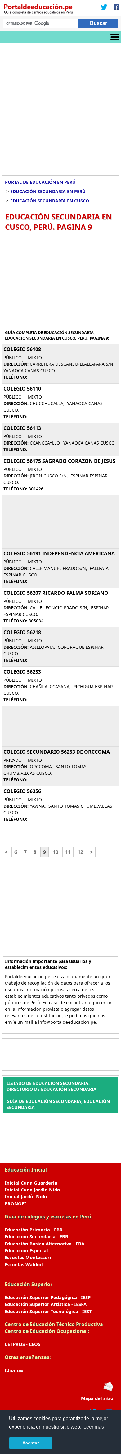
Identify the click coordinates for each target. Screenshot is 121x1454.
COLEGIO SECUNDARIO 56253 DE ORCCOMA (56, 751)
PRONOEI (15, 1203)
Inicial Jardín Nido (26, 1196)
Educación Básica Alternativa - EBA (44, 1243)
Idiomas (14, 1370)
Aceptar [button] (30, 1442)
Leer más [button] (93, 1426)
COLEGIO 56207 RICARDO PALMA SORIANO (55, 592)
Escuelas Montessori (28, 1257)
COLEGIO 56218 (22, 632)
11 (68, 852)
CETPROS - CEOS (22, 1344)
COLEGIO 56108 (22, 349)
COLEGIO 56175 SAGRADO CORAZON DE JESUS (59, 461)
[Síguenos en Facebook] (114, 7)
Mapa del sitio (97, 1398)
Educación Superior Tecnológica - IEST (48, 1311)
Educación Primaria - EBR (34, 1229)
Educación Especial (26, 1250)
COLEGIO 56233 (22, 671)
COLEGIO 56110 (22, 388)
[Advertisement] (60, 107)
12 (80, 852)
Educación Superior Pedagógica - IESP (48, 1297)
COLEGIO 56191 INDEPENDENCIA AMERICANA (59, 553)
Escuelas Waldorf (24, 1264)
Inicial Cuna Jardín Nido (32, 1189)
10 (55, 852)
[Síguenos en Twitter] (104, 7)
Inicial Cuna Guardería (31, 1183)
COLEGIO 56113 (22, 428)
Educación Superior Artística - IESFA (46, 1304)
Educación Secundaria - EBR (36, 1236)
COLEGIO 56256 (22, 791)
